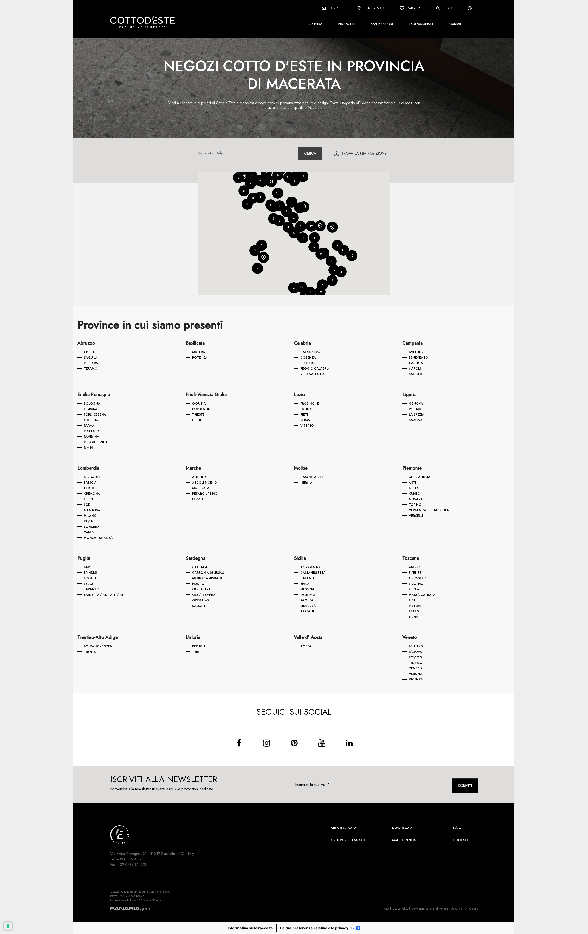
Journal (455, 24)
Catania (307, 578)
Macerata (200, 488)
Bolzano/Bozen (98, 646)
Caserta (416, 363)
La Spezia (416, 414)
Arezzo (415, 567)
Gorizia (199, 403)
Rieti (304, 414)
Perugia (199, 646)
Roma (305, 420)
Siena (413, 616)
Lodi (87, 504)
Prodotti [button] (346, 24)
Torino (415, 504)
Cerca (448, 8)
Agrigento (310, 567)
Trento (90, 651)
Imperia (415, 409)
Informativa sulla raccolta (250, 928)
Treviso (415, 662)
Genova (416, 403)
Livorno (416, 583)
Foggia (90, 578)
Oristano (200, 600)
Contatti (335, 8)
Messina (307, 589)
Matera (198, 352)
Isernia (306, 482)
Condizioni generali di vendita (430, 909)
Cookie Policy (400, 909)
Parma (89, 425)
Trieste (198, 414)
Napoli (415, 368)
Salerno (416, 374)
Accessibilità (458, 909)
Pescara (91, 363)
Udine (197, 420)
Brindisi (90, 572)
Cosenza (308, 357)
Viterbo (307, 425)
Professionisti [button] (421, 24)
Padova (415, 651)
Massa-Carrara (422, 594)
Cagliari (199, 567)
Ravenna (91, 436)
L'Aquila (91, 357)
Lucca (414, 589)
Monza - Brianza (98, 537)
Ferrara (90, 409)
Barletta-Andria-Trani (103, 594)
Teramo (90, 368)
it (476, 8)
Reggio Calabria (315, 368)
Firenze (415, 572)
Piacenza (92, 431)
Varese (90, 532)
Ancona (199, 477)
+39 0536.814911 (131, 859)
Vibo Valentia (312, 374)
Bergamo (92, 477)
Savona (416, 420)
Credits (473, 909)
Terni (196, 651)
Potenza (200, 357)
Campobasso (311, 477)
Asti (412, 482)
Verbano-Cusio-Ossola (429, 510)
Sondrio (91, 526)
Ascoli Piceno (204, 482)
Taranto (91, 589)
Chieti (89, 352)
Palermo (307, 594)
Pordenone (202, 409)
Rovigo (415, 657)
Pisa (412, 600)
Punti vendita (374, 8)
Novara (416, 499)
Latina (306, 409)
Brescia (90, 482)
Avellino (416, 352)
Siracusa (308, 605)
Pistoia (415, 605)
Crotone (308, 363)
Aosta (305, 646)
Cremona (92, 493)
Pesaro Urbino (205, 493)
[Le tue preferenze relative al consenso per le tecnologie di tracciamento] (8, 926)
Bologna (92, 403)
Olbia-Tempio (203, 594)
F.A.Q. (457, 827)
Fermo (197, 499)
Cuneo (414, 493)
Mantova (92, 510)
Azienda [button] (315, 24)
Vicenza (416, 679)
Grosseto (417, 578)
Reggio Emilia (96, 442)
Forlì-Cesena (95, 414)
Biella (414, 488)
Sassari (198, 605)
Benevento (418, 357)
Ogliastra (201, 589)
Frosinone (309, 403)
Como (89, 488)
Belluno (416, 646)
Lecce (89, 583)
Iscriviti (465, 785)
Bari (87, 567)
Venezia (416, 668)
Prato (414, 611)
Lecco (89, 499)
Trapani (307, 611)
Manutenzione (405, 840)
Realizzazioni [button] (382, 24)
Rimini (89, 447)
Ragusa (307, 600)
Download (402, 827)
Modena (91, 420)
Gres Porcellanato (348, 840)
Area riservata (343, 827)
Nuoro (198, 583)
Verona (415, 673)
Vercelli (416, 515)
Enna (305, 583)
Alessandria (419, 477)
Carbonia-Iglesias (208, 572)
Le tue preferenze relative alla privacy (314, 928)
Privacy (385, 909)
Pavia (88, 521)
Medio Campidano (208, 578)
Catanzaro (310, 352)
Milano (90, 515)
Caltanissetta (313, 572)
